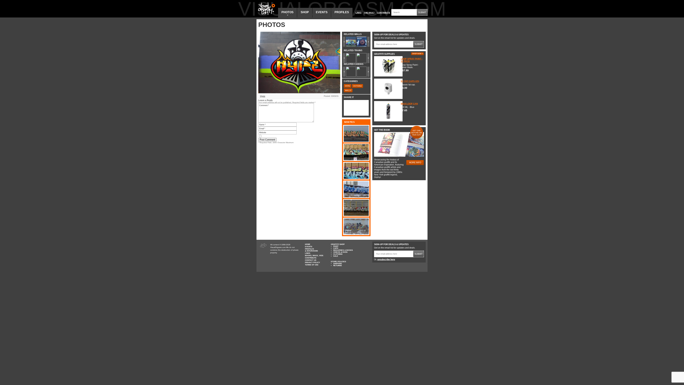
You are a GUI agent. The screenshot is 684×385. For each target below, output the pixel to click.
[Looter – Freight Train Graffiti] (356, 170)
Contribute (383, 13)
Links (358, 13)
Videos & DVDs (340, 252)
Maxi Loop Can (409, 103)
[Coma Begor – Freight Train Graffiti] (356, 189)
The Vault (369, 13)
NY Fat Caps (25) (410, 81)
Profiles (342, 12)
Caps (335, 248)
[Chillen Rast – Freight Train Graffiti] (356, 208)
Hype (262, 96)
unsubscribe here (386, 259)
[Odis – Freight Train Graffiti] (356, 226)
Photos (287, 12)
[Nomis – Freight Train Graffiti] (356, 152)
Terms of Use (311, 265)
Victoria (357, 86)
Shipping (337, 264)
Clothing (338, 254)
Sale (335, 256)
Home (307, 244)
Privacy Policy (312, 262)
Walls (348, 90)
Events (322, 12)
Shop (305, 12)
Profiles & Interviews (311, 250)
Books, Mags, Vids (314, 255)
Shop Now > (417, 54)
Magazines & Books (343, 250)
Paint (335, 246)
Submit (422, 12)
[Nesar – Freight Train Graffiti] (356, 133)
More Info (415, 162)
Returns (337, 265)
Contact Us (310, 260)
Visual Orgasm (265, 9)
